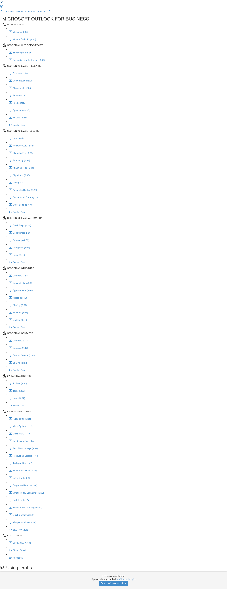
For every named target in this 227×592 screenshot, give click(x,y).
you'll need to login (126, 579)
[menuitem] (2, 7)
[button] (2, 2)
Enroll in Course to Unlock (113, 583)
